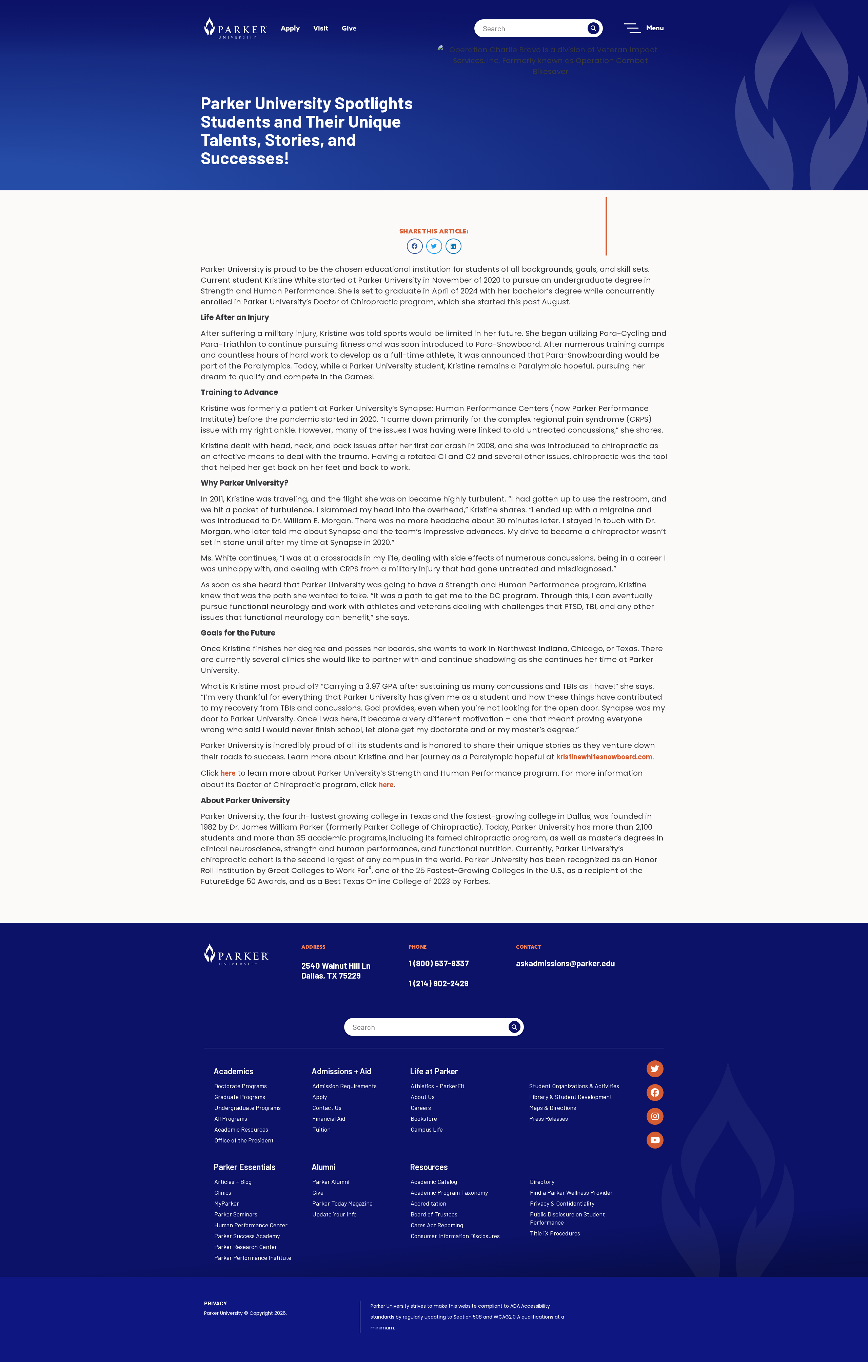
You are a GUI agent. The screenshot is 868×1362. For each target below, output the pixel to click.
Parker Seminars (235, 1214)
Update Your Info (334, 1214)
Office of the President (244, 1140)
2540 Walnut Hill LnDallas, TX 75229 (336, 970)
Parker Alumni (330, 1181)
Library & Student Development (570, 1096)
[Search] (593, 28)
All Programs (230, 1118)
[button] (415, 246)
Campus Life (427, 1129)
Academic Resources (241, 1129)
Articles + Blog (233, 1181)
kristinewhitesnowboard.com (604, 756)
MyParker (226, 1203)
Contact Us (326, 1107)
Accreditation (428, 1203)
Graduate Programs (239, 1096)
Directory (542, 1181)
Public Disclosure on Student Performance (567, 1218)
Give (349, 28)
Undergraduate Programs (247, 1107)
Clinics (222, 1192)
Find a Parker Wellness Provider (571, 1192)
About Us (423, 1096)
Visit (320, 28)
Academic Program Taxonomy (449, 1192)
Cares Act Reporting (437, 1225)
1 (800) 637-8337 (439, 963)
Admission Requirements (344, 1086)
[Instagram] (655, 1116)
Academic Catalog (434, 1181)
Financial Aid (329, 1118)
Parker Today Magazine (342, 1203)
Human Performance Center (251, 1225)
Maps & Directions (552, 1107)
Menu (655, 27)
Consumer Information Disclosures (455, 1236)
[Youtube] (655, 1140)
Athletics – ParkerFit (438, 1086)
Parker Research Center (245, 1246)
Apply (290, 28)
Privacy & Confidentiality (562, 1203)
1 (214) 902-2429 (439, 983)
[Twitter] (655, 1068)
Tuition (321, 1129)
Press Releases (548, 1118)
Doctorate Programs (240, 1086)
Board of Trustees (434, 1214)
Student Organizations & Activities (574, 1086)
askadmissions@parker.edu (565, 963)
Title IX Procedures (555, 1233)
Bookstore (424, 1118)
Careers (421, 1107)
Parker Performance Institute (252, 1257)
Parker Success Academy (247, 1236)
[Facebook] (655, 1092)
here (228, 772)
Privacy (215, 1303)
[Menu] (632, 28)
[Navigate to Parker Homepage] (235, 28)
